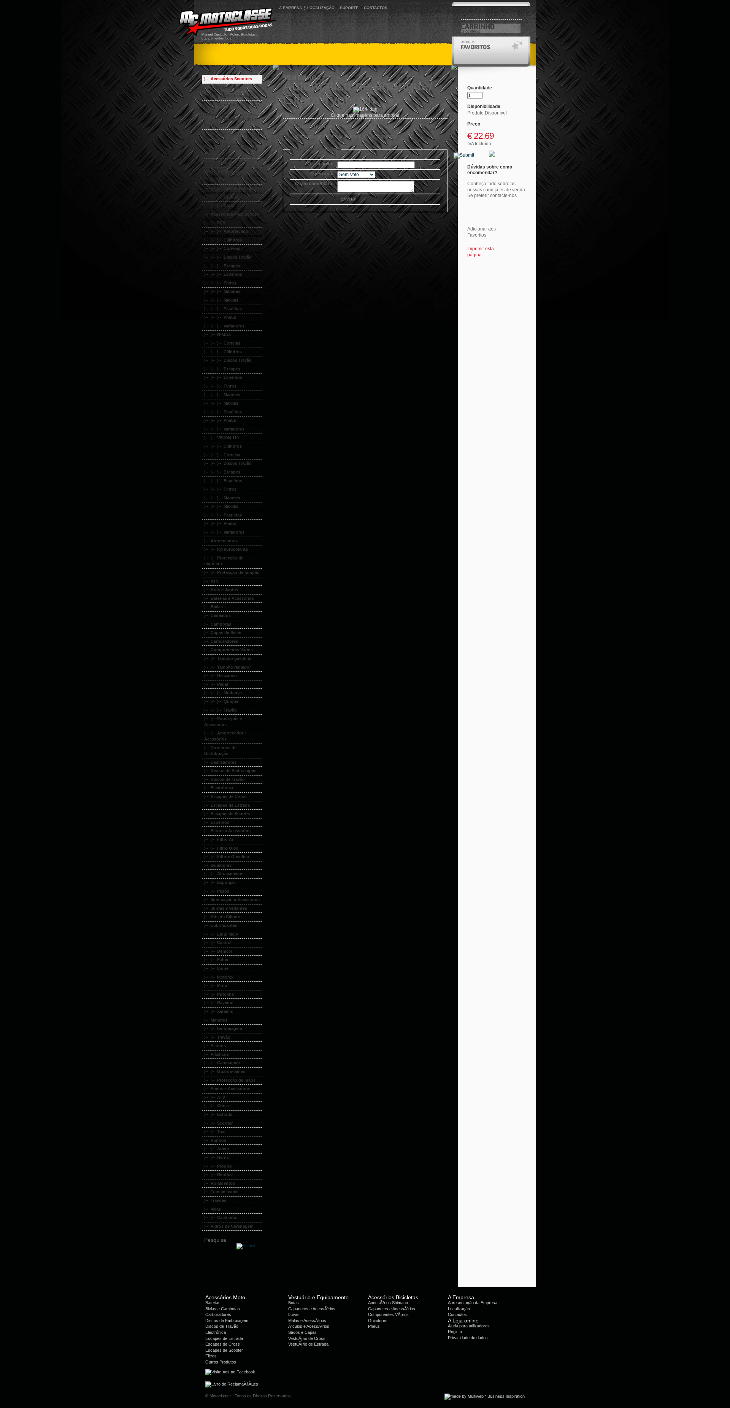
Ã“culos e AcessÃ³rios (308, 1326)
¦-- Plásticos (216, 1054)
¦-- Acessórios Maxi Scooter (232, 214)
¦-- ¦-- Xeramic (218, 1011)
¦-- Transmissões (221, 1191)
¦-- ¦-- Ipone (216, 968)
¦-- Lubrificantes (220, 925)
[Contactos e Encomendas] (238, 57)
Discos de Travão (221, 1326)
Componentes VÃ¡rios (388, 1314)
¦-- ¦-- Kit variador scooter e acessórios (232, 136)
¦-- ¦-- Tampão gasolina (227, 658)
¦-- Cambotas (217, 624)
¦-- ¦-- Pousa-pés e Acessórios (223, 721)
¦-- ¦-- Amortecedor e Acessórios (225, 736)
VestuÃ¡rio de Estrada (308, 1344)
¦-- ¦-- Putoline (219, 994)
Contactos (457, 1314)
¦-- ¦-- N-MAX (217, 334)
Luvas (294, 1314)
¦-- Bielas (213, 606)
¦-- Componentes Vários (228, 649)
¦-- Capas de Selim (222, 632)
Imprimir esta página (480, 251)
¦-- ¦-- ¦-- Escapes (222, 266)
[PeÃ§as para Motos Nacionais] (319, 57)
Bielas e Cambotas (222, 1308)
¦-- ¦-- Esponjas (220, 882)
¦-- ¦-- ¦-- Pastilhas (223, 309)
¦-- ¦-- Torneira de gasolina (231, 171)
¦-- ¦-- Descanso (220, 675)
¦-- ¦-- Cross (216, 1105)
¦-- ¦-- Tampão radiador (227, 667)
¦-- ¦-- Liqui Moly (221, 934)
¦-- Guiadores (218, 865)
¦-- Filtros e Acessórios (227, 830)
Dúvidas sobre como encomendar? (489, 170)
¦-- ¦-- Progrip (218, 1166)
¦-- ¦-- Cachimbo (221, 1217)
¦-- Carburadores (221, 641)
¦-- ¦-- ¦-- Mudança (223, 692)
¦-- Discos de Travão (224, 779)
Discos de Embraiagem (226, 1320)
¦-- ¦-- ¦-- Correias (222, 248)
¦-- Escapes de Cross (225, 796)
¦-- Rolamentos (219, 1183)
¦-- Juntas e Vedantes (225, 908)
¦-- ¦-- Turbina (218, 163)
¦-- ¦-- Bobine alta (222, 87)
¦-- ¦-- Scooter (218, 1123)
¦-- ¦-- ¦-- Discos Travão (228, 257)
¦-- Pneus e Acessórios (227, 1088)
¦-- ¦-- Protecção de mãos (230, 1080)
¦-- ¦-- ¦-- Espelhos (223, 274)
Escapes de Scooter (224, 1350)
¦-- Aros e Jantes (221, 589)
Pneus (374, 1326)
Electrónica (215, 1332)
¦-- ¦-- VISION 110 (221, 437)
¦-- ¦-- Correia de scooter (229, 96)
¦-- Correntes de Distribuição (220, 750)
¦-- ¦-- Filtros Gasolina (226, 856)
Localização (459, 1308)
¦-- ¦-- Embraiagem (223, 1028)
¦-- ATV (211, 581)
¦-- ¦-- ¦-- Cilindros (223, 240)
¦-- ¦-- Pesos (216, 891)
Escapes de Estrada (224, 1338)
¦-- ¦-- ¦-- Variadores (224, 326)
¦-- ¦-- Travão (217, 1037)
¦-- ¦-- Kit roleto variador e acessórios (230, 122)
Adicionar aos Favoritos (481, 232)
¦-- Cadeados (217, 615)
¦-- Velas (212, 1209)
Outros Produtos (220, 1362)
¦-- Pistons (215, 1045)
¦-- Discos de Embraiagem (230, 770)
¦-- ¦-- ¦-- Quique (221, 197)
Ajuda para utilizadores (469, 1326)
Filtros (211, 1356)
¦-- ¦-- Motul (216, 985)
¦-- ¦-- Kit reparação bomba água (231, 107)
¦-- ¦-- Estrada (218, 1114)
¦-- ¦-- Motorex (218, 977)
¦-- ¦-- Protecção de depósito (223, 561)
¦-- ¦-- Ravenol (218, 1002)
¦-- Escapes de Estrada (227, 805)
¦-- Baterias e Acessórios (229, 598)
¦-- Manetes (215, 1020)
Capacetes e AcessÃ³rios (311, 1308)
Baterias (213, 1302)
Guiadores (377, 1320)
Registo (455, 1331)
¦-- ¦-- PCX (214, 223)
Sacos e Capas (302, 1332)
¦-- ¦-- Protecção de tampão (232, 572)
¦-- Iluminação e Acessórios (232, 899)
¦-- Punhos (215, 1140)
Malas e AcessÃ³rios (307, 1320)
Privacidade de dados (468, 1337)
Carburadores (218, 1314)
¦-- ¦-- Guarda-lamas (224, 1071)
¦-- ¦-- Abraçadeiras (223, 873)
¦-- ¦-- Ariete (216, 1148)
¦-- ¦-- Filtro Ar (218, 839)
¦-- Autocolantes (221, 541)
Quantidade (479, 88)
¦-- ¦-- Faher (216, 959)
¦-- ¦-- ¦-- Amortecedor (227, 231)
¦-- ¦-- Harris (216, 1157)
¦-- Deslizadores (220, 762)
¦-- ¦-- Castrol (218, 942)
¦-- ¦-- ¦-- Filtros (220, 283)
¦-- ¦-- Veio (214, 180)
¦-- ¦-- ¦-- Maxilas (221, 300)
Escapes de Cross (222, 1344)
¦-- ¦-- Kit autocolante (226, 549)
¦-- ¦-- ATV (214, 1097)
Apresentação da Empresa (472, 1302)
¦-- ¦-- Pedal (216, 684)
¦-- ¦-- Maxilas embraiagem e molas (231, 151)
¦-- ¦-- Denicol (218, 951)
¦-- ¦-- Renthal (218, 1174)
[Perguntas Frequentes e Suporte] (389, 57)
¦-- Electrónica (218, 787)
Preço (473, 124)
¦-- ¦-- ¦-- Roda (219, 205)
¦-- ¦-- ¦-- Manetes (222, 291)
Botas (293, 1302)
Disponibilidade (483, 106)
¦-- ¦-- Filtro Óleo (221, 848)
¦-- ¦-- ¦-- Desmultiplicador (231, 188)
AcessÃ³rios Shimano (388, 1302)
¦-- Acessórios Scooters (228, 78)
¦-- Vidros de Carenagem (229, 1226)
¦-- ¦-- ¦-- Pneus (220, 317)
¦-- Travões (215, 1200)
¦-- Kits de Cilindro (223, 916)
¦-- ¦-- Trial (214, 1131)
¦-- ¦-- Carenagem (222, 1062)
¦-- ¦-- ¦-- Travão (220, 710)
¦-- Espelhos (216, 822)
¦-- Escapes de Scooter (227, 813)
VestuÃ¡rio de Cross (306, 1338)
